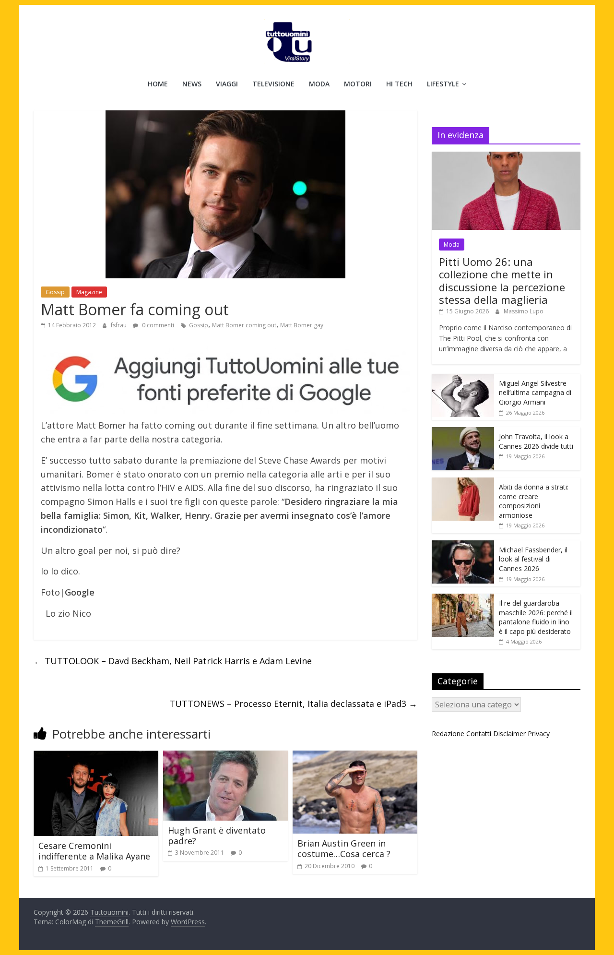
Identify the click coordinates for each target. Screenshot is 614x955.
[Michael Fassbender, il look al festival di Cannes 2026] (463, 545)
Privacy (539, 733)
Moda (319, 83)
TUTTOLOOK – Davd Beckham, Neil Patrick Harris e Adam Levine (173, 661)
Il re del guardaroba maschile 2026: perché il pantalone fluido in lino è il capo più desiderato (536, 617)
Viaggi (227, 83)
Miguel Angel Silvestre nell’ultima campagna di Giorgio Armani (535, 392)
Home (158, 83)
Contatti (478, 733)
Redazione (448, 733)
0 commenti (157, 325)
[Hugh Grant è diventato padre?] (225, 756)
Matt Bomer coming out (244, 325)
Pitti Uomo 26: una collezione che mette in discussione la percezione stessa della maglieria (502, 280)
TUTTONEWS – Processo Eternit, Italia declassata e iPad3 (293, 703)
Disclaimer (509, 733)
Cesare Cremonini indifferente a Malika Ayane (94, 851)
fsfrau (119, 325)
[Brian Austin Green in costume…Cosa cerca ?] (355, 756)
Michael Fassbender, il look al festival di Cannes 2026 (533, 559)
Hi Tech (399, 83)
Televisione (273, 83)
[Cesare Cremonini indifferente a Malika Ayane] (96, 756)
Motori (358, 83)
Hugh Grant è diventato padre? (217, 835)
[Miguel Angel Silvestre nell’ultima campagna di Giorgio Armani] (463, 378)
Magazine (89, 292)
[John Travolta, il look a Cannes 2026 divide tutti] (463, 432)
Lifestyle (443, 83)
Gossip (55, 292)
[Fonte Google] (225, 380)
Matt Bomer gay (301, 325)
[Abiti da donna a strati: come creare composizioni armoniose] (463, 482)
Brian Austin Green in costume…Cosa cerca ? (343, 848)
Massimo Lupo (523, 311)
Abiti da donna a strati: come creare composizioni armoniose (533, 501)
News (191, 83)
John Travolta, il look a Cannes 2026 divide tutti (536, 441)
